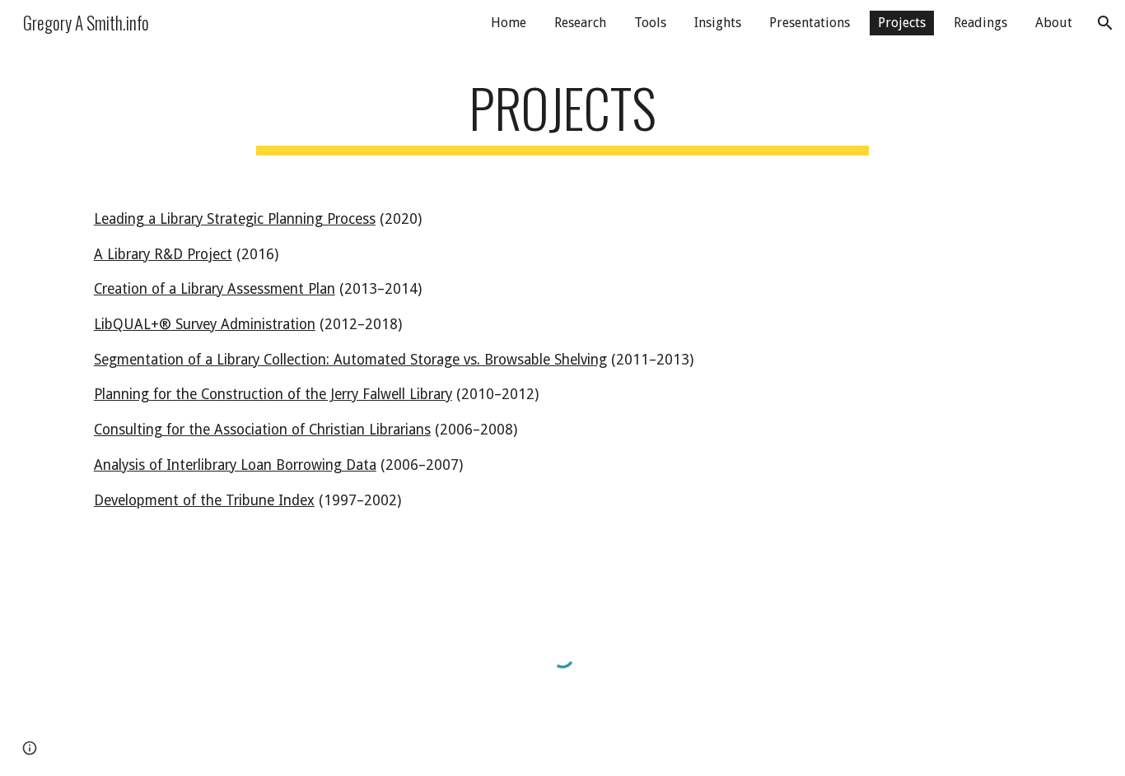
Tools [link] (650, 22)
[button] (1105, 23)
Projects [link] (902, 22)
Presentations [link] (809, 22)
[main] (562, 115)
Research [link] (580, 22)
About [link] (1053, 22)
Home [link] (508, 22)
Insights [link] (717, 22)
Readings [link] (980, 22)
